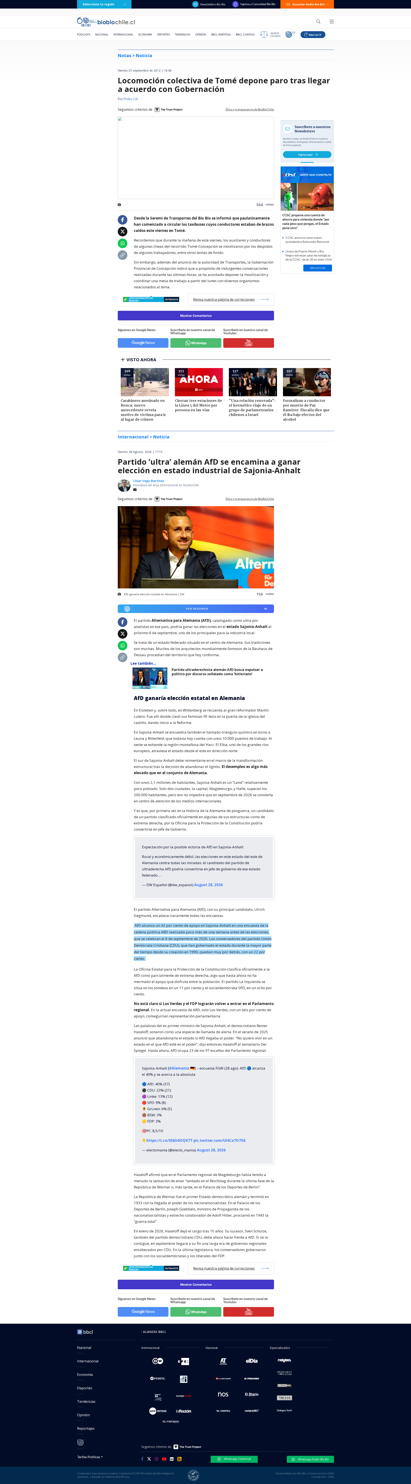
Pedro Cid (131, 99)
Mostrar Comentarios (196, 315)
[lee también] (151, 678)
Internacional (123, 34)
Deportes (163, 34)
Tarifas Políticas (88, 1457)
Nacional (101, 34)
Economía (145, 34)
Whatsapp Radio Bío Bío (313, 1459)
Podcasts (83, 34)
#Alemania (179, 1068)
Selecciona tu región (98, 4)
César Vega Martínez (148, 481)
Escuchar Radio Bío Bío (308, 4)
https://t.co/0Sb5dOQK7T (169, 1140)
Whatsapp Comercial (237, 1459)
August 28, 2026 (208, 884)
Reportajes (86, 1428)
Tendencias (182, 34)
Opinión (200, 34)
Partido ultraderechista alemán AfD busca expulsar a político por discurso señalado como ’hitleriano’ (217, 672)
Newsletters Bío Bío (212, 4)
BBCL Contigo (245, 34)
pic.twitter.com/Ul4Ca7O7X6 (220, 1140)
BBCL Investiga (221, 34)
